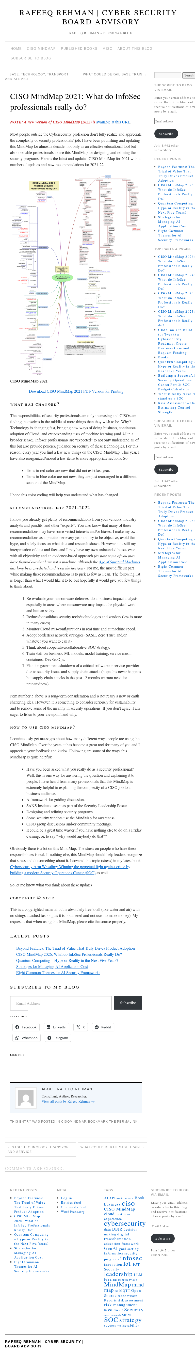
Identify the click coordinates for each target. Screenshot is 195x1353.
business (112, 1204)
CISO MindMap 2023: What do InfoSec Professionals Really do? (176, 318)
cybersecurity (125, 1223)
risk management (120, 1305)
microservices (127, 1279)
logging (110, 1279)
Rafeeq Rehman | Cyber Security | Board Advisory (101, 16)
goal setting (129, 1248)
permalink (127, 1121)
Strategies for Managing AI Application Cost (52, 966)
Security (134, 1309)
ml (116, 1291)
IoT (127, 1263)
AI (106, 1198)
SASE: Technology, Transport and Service (39, 1149)
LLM (138, 1274)
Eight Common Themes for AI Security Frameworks (58, 972)
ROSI (108, 1310)
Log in (66, 1198)
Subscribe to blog (31, 58)
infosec (131, 1257)
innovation (113, 1264)
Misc (107, 49)
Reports (110, 1300)
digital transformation (117, 1236)
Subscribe (128, 1002)
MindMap (117, 1284)
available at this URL (113, 121)
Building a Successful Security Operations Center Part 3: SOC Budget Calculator (176, 382)
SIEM (126, 1314)
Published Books (79, 49)
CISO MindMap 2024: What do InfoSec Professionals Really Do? (176, 282)
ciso (128, 1203)
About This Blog (135, 49)
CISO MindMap (41, 49)
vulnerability (128, 1325)
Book (140, 1198)
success (110, 1325)
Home (16, 49)
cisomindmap (73, 1121)
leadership (118, 1273)
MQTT (124, 1290)
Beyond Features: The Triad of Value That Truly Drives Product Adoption (75, 948)
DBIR (117, 1229)
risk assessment (130, 1300)
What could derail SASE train (115, 74)
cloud (109, 1214)
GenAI (111, 1248)
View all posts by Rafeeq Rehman (68, 1101)
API (112, 1198)
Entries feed (71, 1202)
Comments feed (74, 1207)
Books (163, 357)
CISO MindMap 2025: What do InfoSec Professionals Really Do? (176, 300)
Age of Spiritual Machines (119, 561)
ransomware (127, 1295)
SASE (118, 1310)
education (112, 1243)
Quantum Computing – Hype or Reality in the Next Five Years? (67, 960)
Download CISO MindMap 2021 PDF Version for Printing (76, 391)
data (107, 1229)
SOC (111, 1319)
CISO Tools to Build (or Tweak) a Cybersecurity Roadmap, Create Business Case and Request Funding (175, 341)
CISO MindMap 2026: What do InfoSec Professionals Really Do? (69, 954)
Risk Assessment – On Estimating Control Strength (176, 407)
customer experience (117, 1216)
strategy (130, 1319)
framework (130, 1243)
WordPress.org (73, 1211)
